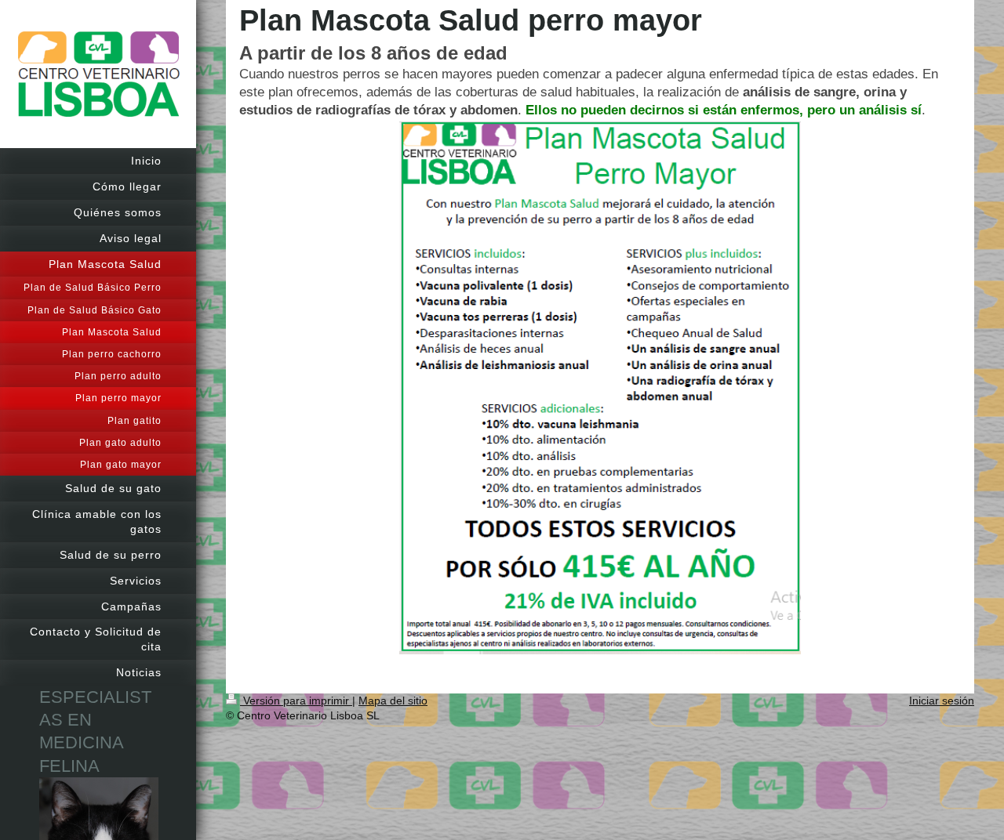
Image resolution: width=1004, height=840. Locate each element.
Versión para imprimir (296, 700)
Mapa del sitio (392, 700)
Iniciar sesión (941, 700)
